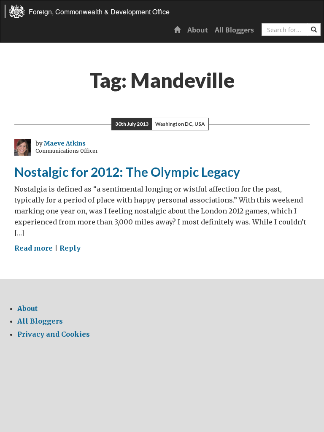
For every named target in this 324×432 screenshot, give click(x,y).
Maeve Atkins (65, 143)
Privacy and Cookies (53, 334)
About (197, 30)
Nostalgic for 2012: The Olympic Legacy (127, 171)
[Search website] (314, 29)
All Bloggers (234, 30)
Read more (33, 248)
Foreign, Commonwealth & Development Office (99, 11)
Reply (70, 248)
